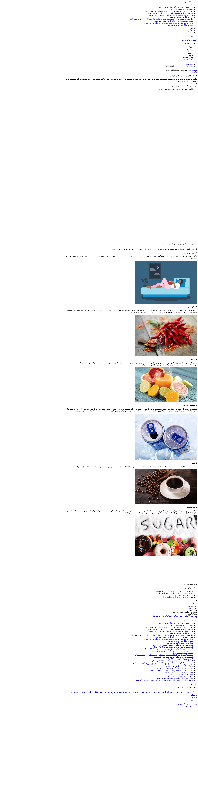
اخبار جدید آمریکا (188, 692)
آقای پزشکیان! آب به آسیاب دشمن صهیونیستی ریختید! (174, 678)
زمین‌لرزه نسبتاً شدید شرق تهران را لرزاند (179, 676)
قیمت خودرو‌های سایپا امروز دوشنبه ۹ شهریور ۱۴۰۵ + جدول (172, 645)
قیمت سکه (108, 692)
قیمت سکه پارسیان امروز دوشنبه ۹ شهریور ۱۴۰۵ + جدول (173, 647)
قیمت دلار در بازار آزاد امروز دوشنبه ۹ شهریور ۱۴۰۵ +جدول (172, 657)
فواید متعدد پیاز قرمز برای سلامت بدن (180, 595)
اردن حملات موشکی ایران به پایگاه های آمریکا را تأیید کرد (173, 668)
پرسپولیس (75, 692)
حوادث (191, 55)
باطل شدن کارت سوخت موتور (182, 687)
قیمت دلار (118, 691)
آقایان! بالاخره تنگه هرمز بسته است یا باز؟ (178, 674)
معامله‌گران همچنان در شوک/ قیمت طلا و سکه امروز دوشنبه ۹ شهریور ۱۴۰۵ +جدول (164, 655)
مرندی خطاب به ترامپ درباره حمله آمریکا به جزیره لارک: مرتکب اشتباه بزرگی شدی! (164, 680)
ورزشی (190, 53)
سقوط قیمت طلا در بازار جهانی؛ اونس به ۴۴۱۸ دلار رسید (173, 21)
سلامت (191, 70)
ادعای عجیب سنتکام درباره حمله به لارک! (179, 666)
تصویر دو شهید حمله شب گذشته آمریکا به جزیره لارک (175, 7)
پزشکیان (193, 695)
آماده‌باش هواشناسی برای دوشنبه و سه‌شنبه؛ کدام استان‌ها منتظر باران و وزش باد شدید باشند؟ (161, 19)
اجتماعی (190, 49)
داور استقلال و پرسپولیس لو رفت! (181, 17)
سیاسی (190, 51)
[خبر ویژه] (189, 40)
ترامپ (135, 692)
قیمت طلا (99, 692)
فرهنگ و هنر (189, 59)
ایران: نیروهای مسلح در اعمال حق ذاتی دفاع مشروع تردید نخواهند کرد (169, 15)
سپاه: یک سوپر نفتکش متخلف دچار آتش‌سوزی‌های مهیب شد (172, 651)
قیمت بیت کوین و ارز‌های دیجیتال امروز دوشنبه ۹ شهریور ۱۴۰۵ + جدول (168, 649)
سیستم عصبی (192, 608)
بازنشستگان (153, 692)
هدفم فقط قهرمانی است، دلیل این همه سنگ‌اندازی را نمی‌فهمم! (171, 661)
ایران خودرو (160, 692)
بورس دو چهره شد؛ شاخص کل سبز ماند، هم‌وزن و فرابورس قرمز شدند (168, 23)
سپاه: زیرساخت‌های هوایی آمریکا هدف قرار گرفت (176, 672)
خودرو (129, 692)
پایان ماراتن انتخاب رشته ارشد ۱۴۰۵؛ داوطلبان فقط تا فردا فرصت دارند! (168, 11)
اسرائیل (171, 692)
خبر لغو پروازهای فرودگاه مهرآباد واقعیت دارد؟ (177, 659)
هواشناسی (87, 691)
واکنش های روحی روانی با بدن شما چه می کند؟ (177, 597)
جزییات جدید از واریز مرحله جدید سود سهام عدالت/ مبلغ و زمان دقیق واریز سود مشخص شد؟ (161, 662)
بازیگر (147, 692)
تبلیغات (190, 61)
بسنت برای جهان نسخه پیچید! (183, 653)
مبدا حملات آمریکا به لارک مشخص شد (180, 643)
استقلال (179, 692)
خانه (195, 70)
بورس (141, 692)
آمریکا (194, 692)
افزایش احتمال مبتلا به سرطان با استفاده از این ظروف (174, 593)
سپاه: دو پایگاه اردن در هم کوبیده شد (180, 25)
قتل (125, 692)
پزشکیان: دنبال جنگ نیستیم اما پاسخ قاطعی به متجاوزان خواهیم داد (170, 670)
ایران (166, 692)
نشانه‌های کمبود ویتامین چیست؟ (182, 9)
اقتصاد (191, 47)
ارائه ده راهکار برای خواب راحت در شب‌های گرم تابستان (174, 591)
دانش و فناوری (188, 57)
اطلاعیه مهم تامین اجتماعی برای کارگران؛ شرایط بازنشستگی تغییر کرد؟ (168, 13)
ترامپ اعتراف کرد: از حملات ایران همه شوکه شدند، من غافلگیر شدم (169, 664)
